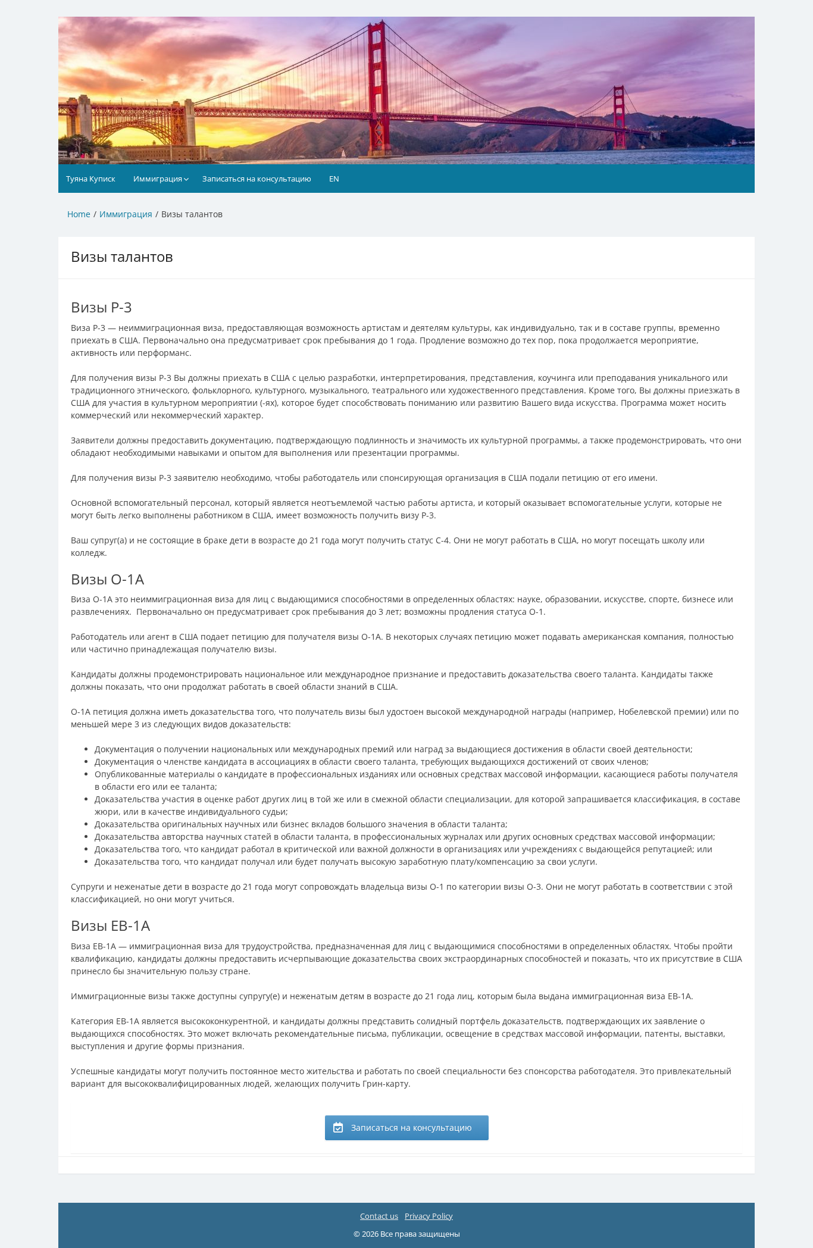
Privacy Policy (429, 1216)
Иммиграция (157, 178)
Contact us (379, 1216)
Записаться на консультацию (256, 178)
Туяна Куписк (90, 178)
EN (334, 178)
